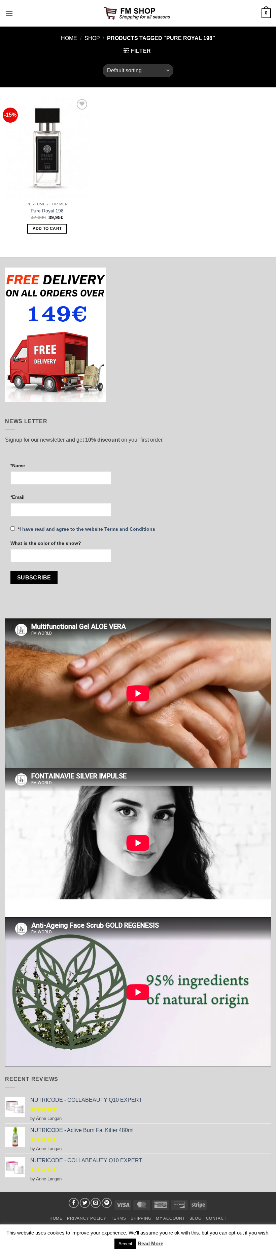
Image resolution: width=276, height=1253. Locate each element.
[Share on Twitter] (85, 1203)
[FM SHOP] (138, 13)
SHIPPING (141, 1218)
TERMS (118, 1218)
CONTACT (216, 1218)
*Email (17, 497)
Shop (92, 38)
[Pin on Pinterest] (107, 1203)
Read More (150, 1243)
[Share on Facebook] (74, 1203)
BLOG (195, 1218)
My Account (170, 1218)
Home (69, 38)
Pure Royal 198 (47, 210)
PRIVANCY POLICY (86, 1218)
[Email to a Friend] (96, 1203)
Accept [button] (125, 1243)
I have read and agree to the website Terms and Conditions (87, 529)
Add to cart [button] (47, 229)
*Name (17, 465)
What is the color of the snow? (45, 543)
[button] (9, 13)
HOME (55, 1218)
